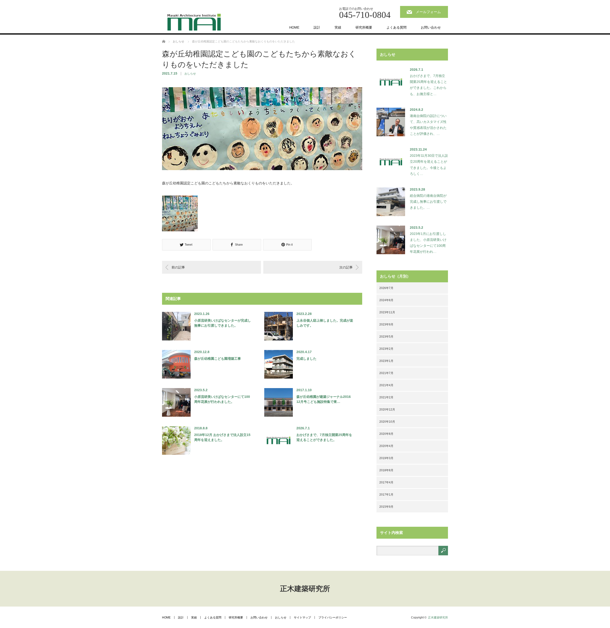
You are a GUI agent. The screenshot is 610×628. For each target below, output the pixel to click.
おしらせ (190, 73)
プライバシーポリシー (332, 617)
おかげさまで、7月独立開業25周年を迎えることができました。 (324, 437)
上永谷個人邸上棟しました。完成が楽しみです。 (324, 323)
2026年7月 (386, 288)
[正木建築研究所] (194, 22)
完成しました (306, 358)
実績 (338, 27)
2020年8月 (386, 434)
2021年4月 (386, 385)
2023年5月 (386, 336)
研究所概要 (364, 27)
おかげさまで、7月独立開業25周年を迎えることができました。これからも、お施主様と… (428, 85)
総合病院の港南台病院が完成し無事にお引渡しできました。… (428, 201)
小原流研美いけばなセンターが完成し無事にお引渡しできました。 (222, 323)
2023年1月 (386, 361)
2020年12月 (387, 409)
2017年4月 (386, 482)
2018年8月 (386, 470)
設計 (317, 27)
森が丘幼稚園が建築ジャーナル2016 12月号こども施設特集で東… (323, 399)
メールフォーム (428, 12)
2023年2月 (386, 348)
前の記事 (178, 267)
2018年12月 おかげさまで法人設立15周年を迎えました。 (222, 437)
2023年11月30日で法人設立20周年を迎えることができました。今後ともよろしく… (429, 165)
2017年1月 (386, 494)
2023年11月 (387, 312)
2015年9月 (386, 506)
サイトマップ (302, 617)
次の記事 (346, 267)
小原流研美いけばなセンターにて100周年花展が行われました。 (222, 399)
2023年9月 (386, 324)
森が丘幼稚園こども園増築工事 (217, 358)
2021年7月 (386, 373)
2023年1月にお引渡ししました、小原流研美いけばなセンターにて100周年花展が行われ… (428, 243)
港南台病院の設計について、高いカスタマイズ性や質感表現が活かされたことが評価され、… (428, 125)
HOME (294, 27)
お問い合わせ (431, 27)
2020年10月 (387, 421)
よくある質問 (396, 27)
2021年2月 (386, 397)
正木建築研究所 (305, 589)
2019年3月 (386, 458)
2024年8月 (386, 300)
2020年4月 (386, 446)
